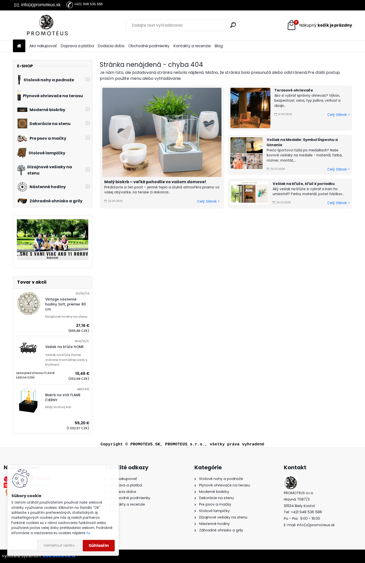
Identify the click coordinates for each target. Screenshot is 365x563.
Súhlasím (99, 545)
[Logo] (47, 25)
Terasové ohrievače (293, 90)
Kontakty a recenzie (192, 45)
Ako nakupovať (43, 45)
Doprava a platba (77, 45)
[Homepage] (19, 46)
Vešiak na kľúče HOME (64, 347)
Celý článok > (208, 201)
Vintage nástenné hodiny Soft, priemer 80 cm (65, 304)
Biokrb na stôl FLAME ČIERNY (62, 397)
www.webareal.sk (59, 556)
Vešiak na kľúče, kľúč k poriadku (304, 183)
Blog (219, 45)
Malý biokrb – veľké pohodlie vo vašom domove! (155, 182)
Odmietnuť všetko (58, 545)
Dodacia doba (111, 45)
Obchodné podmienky (149, 45)
